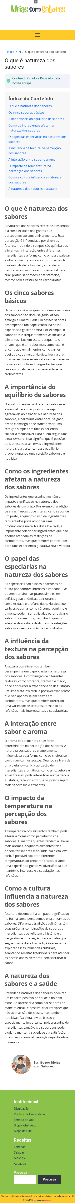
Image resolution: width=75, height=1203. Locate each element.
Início (10, 52)
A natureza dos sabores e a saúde (32, 189)
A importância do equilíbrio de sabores (36, 119)
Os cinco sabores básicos (26, 112)
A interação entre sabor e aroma (31, 159)
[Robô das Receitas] (42, 1200)
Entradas (20, 1147)
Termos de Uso (24, 1120)
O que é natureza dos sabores (30, 106)
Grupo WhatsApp (25, 1125)
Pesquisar (21, 1172)
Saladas (19, 1152)
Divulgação (21, 1109)
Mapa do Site (23, 1131)
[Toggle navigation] (37, 35)
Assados (20, 1164)
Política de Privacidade (29, 1114)
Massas (19, 1158)
